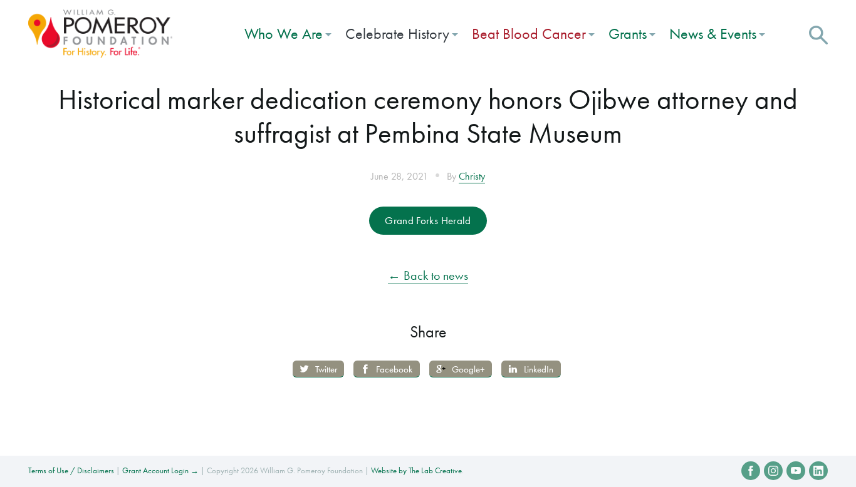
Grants (627, 33)
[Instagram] (773, 470)
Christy (472, 176)
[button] (818, 33)
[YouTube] (795, 470)
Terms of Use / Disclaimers (71, 470)
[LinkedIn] (818, 470)
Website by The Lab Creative (416, 470)
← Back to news (428, 275)
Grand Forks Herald (428, 220)
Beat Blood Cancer (529, 33)
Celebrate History (397, 33)
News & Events (712, 33)
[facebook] (750, 470)
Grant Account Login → (160, 470)
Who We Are (283, 33)
